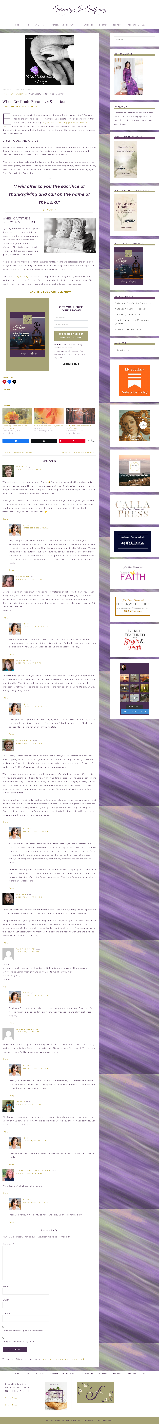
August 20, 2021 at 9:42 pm (29, 897)
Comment (8, 1244)
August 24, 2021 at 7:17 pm (29, 663)
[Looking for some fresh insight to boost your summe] (144, 698)
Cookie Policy (11, 1405)
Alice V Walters (24, 740)
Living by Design (21, 276)
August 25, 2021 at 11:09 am (35, 707)
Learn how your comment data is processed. (62, 1359)
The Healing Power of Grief (128, 314)
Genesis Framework (89, 1420)
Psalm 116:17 (49, 210)
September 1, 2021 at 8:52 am (36, 528)
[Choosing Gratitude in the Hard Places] (17, 416)
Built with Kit (71, 364)
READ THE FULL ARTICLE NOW (49, 291)
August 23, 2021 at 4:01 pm (35, 831)
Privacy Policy (11, 1398)
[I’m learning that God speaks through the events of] (134, 688)
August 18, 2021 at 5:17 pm (35, 1141)
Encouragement (19, 94)
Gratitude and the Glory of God (48, 426)
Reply (5, 519)
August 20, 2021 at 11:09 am (29, 952)
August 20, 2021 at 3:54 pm (35, 995)
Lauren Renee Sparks (27, 1029)
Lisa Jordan (22, 660)
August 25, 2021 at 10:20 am (29, 579)
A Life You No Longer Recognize (130, 309)
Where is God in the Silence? (128, 329)
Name (6, 1286)
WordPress (102, 1420)
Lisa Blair (21, 894)
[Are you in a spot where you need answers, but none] (134, 678)
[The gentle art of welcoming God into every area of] (144, 688)
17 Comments (28, 89)
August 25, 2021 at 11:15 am (35, 627)
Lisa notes (21, 467)
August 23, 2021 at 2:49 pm (29, 743)
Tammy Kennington (26, 949)
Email (5, 1300)
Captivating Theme (70, 1420)
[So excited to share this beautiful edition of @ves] (134, 698)
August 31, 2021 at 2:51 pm (28, 469)
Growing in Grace (28, 107)
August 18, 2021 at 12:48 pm (36, 1202)
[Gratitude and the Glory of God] (49, 416)
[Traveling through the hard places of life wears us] (144, 678)
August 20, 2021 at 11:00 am (29, 1032)
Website (6, 1313)
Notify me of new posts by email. (18, 1341)
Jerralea (20, 1102)
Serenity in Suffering (79, 9)
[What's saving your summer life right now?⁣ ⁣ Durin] (124, 698)
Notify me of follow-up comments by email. (23, 1330)
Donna (26, 525)
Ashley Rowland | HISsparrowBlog (34, 1170)
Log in (110, 1420)
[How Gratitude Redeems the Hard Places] (80, 416)
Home (5, 94)
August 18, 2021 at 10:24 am (29, 1173)
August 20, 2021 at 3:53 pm (35, 1068)
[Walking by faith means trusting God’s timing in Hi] (124, 678)
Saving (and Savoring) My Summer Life (133, 303)
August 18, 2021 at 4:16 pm (28, 1104)
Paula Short (22, 576)
